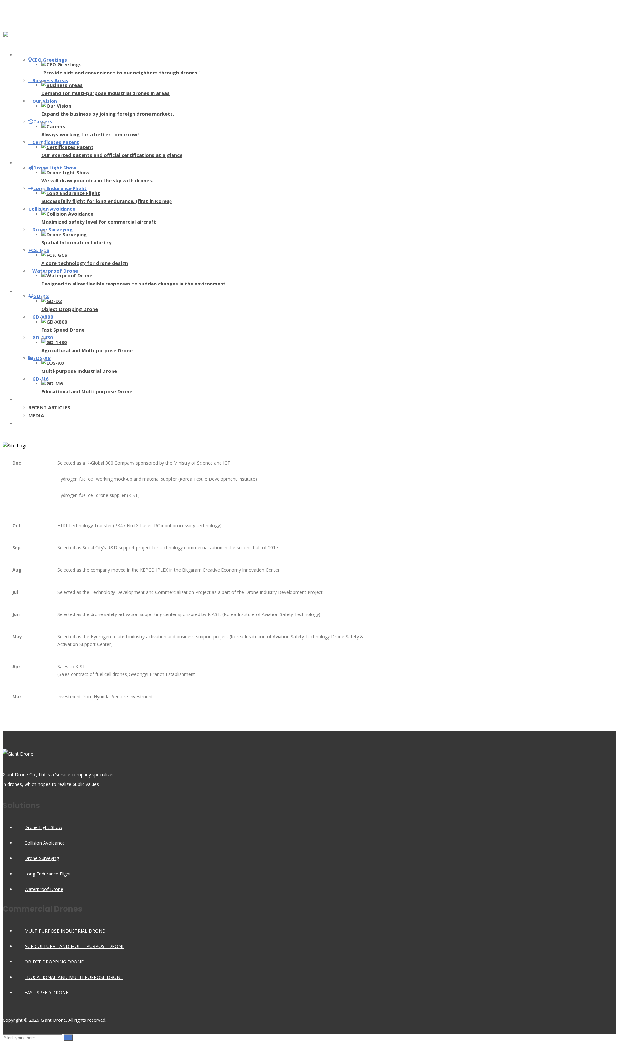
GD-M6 (40, 378)
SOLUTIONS (35, 163)
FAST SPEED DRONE (46, 993)
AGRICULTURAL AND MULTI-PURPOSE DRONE (74, 946)
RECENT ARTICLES (49, 407)
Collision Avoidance (51, 209)
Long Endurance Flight (60, 188)
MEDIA (36, 415)
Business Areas (50, 80)
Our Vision (44, 101)
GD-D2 (41, 296)
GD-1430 (42, 337)
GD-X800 (42, 317)
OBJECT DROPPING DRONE (54, 962)
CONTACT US (37, 423)
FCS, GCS (38, 250)
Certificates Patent (55, 142)
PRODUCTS (34, 291)
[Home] (15, 445)
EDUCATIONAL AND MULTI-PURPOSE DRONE (74, 977)
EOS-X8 (42, 358)
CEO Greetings (49, 59)
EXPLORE (32, 399)
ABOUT (30, 55)
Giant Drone (53, 1020)
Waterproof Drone (55, 270)
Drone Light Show (54, 167)
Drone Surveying (52, 229)
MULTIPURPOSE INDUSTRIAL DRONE (65, 931)
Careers (42, 121)
